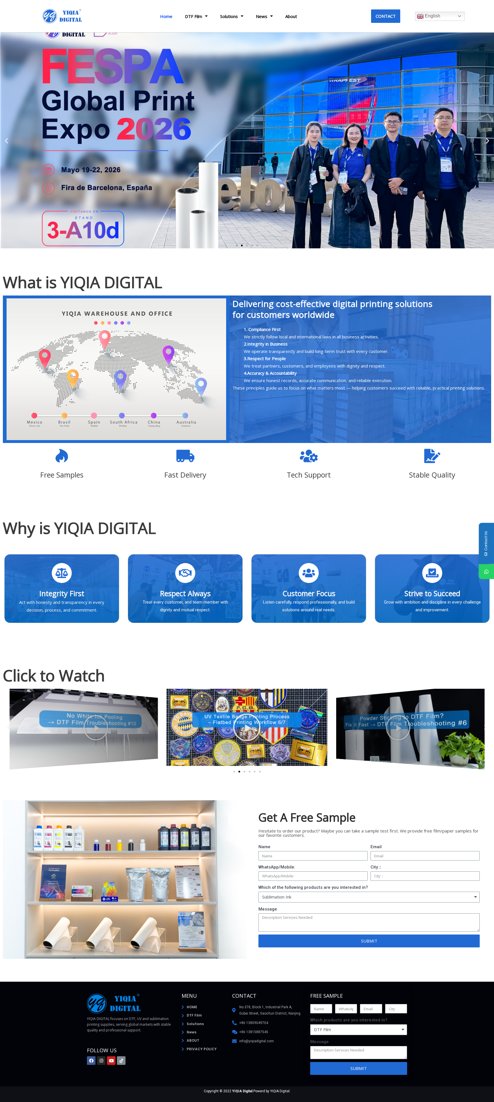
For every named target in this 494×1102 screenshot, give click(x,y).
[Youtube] (111, 1060)
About (291, 16)
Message (267, 909)
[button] (385, 16)
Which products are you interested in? (348, 1020)
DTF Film (193, 16)
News (261, 16)
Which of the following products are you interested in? (313, 887)
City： (376, 867)
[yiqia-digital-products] (410, 727)
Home (166, 16)
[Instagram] (101, 1060)
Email (376, 846)
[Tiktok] (121, 1060)
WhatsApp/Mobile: (276, 867)
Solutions (229, 16)
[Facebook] (91, 1060)
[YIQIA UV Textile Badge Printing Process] (83, 727)
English (432, 15)
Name (264, 846)
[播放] (247, 727)
